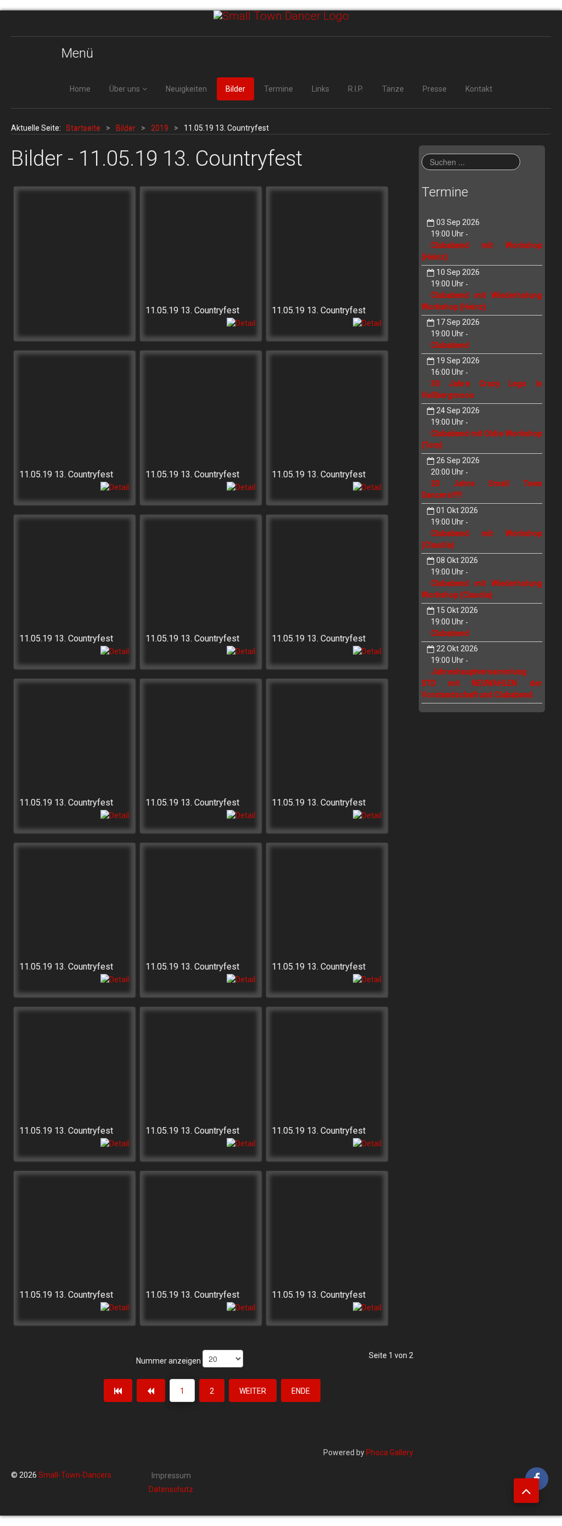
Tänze (393, 89)
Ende (300, 1391)
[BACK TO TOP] (526, 1490)
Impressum (171, 1475)
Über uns (124, 89)
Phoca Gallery (389, 1452)
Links (320, 89)
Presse (435, 89)
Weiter (252, 1391)
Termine (278, 89)
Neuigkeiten (186, 89)
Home (80, 89)
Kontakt (478, 89)
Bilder (235, 89)
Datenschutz (171, 1489)
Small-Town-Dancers (74, 1475)
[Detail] (241, 322)
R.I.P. (355, 89)
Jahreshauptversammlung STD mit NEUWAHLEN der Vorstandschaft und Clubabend (482, 683)
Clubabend (450, 345)
